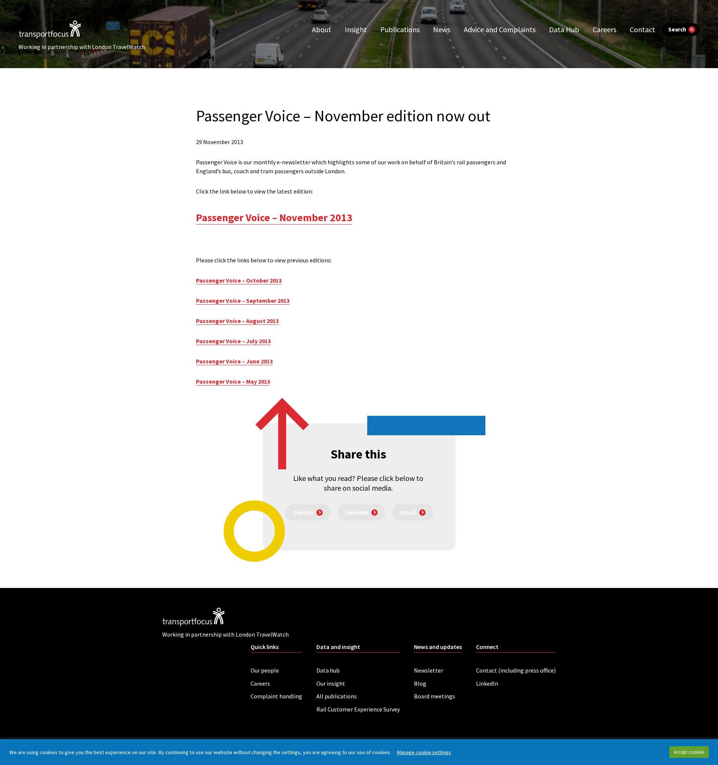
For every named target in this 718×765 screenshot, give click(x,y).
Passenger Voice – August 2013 (237, 320)
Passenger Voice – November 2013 (274, 217)
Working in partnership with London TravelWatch (82, 47)
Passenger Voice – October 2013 (239, 280)
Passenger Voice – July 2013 (233, 341)
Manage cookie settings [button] (424, 752)
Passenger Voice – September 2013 (242, 300)
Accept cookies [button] (689, 752)
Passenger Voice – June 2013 (234, 361)
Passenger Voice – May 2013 (233, 381)
